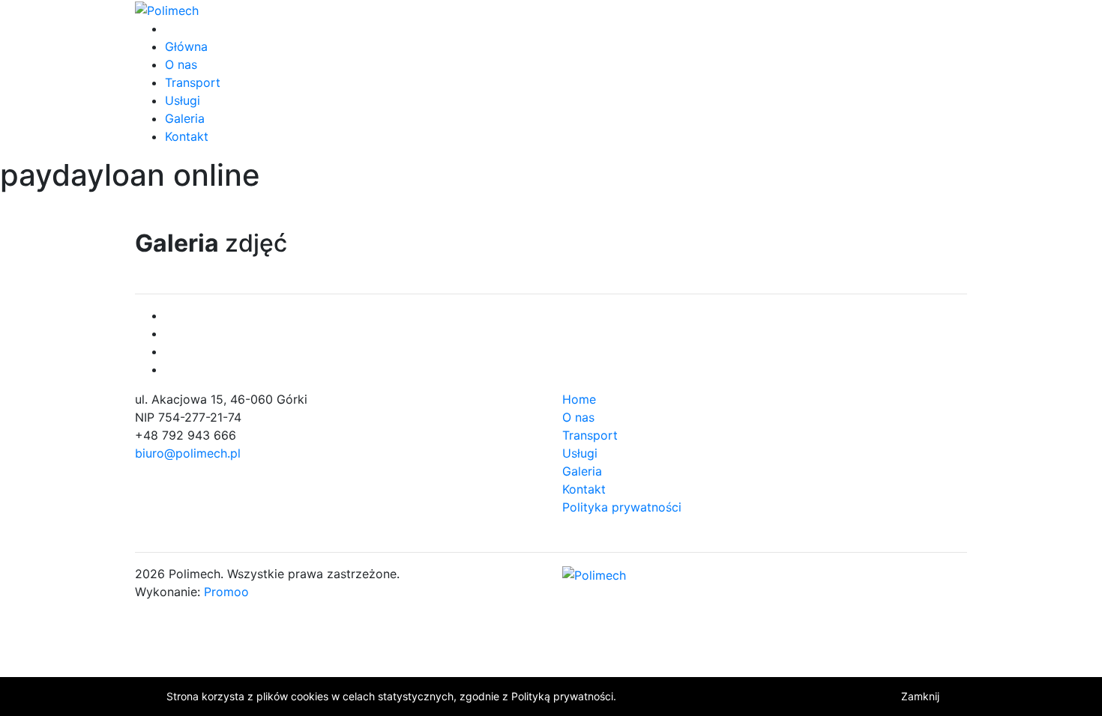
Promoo (226, 591)
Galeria (185, 118)
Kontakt (186, 136)
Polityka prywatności (621, 507)
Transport (192, 82)
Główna (186, 46)
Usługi (182, 100)
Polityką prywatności (562, 696)
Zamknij (920, 696)
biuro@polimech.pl (188, 453)
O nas (181, 64)
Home (579, 399)
